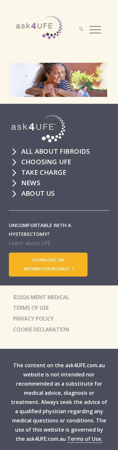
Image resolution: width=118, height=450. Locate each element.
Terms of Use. (85, 438)
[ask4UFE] (53, 27)
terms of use (31, 307)
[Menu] (92, 28)
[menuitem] (82, 28)
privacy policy (33, 318)
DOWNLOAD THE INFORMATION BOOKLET (47, 264)
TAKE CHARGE (43, 172)
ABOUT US (38, 193)
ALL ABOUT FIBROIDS (55, 151)
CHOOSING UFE (46, 161)
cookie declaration (41, 329)
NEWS (30, 182)
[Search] (78, 28)
